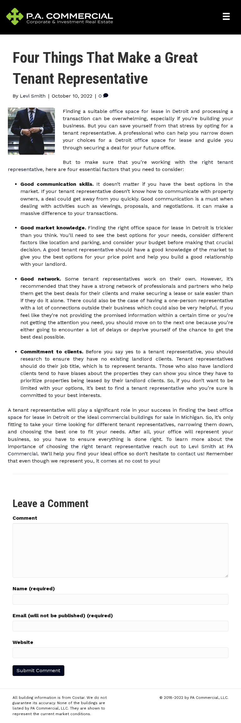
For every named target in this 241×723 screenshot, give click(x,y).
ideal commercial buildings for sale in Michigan (145, 417)
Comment (25, 518)
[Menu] (226, 16)
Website (23, 642)
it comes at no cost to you (127, 461)
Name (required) (34, 589)
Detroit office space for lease (153, 140)
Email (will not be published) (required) (63, 616)
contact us (190, 454)
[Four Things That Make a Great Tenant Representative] (31, 131)
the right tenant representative (110, 446)
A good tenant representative (78, 250)
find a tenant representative (149, 388)
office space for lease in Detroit (149, 111)
